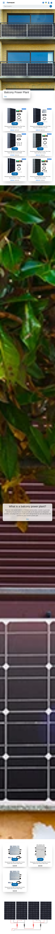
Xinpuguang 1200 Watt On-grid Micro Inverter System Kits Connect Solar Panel (40, 855)
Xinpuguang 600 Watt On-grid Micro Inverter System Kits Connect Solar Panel (15, 855)
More (5, 96)
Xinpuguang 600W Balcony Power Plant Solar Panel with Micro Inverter (40, 144)
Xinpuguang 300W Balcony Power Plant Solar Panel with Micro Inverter (15, 169)
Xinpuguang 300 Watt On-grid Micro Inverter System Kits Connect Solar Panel (15, 880)
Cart (51, 3)
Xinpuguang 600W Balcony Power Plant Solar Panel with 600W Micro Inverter (15, 119)
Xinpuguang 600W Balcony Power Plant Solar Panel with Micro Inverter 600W (15, 144)
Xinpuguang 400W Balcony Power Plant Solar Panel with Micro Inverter (40, 169)
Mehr (27, 519)
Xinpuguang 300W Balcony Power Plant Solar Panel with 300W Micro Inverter (40, 119)
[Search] (51, 6)
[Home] (11, 3)
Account (49, 3)
